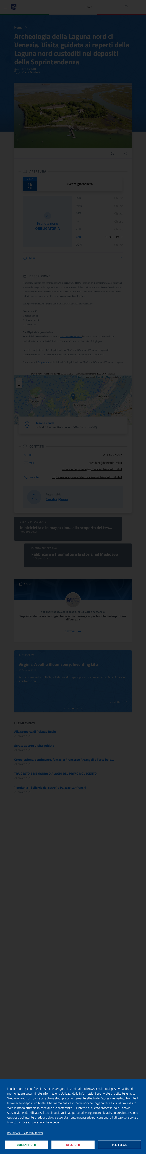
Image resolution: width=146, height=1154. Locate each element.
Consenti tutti (26, 1145)
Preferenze (119, 1145)
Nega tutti (73, 1145)
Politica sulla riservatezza (25, 1133)
